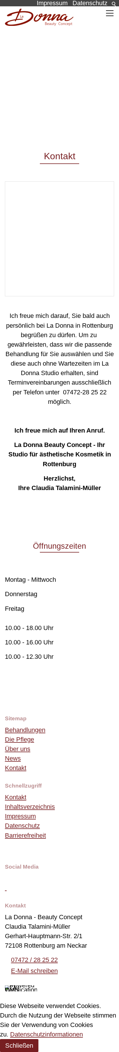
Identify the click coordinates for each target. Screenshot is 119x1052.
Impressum (20, 816)
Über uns (17, 748)
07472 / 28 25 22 (34, 959)
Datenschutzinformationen (46, 1034)
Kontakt (15, 767)
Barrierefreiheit (25, 835)
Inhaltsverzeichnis (30, 806)
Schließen (19, 1045)
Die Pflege (19, 739)
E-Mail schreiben (34, 970)
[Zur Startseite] (39, 17)
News (13, 758)
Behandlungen (25, 730)
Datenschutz (22, 825)
